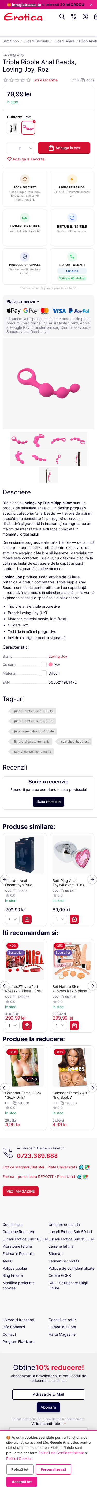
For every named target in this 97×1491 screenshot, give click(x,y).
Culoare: (14, 117)
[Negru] (13, 127)
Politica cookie (15, 1268)
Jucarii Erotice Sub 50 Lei (70, 1231)
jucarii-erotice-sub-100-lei (34, 711)
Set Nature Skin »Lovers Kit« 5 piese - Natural (71, 988)
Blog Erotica (13, 1275)
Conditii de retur (62, 1319)
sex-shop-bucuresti (75, 741)
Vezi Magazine (20, 1191)
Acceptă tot (22, 1482)
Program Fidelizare (18, 1341)
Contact (9, 1334)
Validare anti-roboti (47, 1423)
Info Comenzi (14, 1327)
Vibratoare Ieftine (17, 1246)
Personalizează (53, 1469)
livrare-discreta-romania (32, 741)
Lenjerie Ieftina (61, 1246)
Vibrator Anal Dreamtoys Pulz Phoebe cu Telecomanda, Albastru (24, 882)
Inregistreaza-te (26, 4)
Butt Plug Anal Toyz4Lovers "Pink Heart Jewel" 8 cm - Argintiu (69, 882)
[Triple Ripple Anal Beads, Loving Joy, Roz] (48, 383)
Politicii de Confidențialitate (61, 1453)
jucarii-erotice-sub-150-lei (33, 721)
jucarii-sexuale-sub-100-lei (34, 731)
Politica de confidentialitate (71, 1268)
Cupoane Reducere (19, 1231)
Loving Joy (13, 54)
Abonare (48, 1407)
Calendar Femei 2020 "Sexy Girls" (23, 1095)
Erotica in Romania (18, 1253)
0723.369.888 (37, 1155)
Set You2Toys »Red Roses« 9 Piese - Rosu (24, 988)
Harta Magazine (62, 1334)
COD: (75, 80)
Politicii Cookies (19, 1458)
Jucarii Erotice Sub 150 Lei (71, 1239)
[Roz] (28, 127)
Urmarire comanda (64, 1224)
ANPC (8, 1261)
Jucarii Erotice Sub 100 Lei (25, 1239)
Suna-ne (72, 271)
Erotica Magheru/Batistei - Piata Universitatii (40, 1167)
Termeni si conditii (64, 1261)
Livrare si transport (18, 1319)
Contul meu (12, 1224)
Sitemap (56, 1253)
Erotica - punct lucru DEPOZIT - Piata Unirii (39, 1176)
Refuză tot (19, 1469)
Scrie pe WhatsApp (72, 278)
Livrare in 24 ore (62, 1327)
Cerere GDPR (60, 1275)
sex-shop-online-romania (32, 751)
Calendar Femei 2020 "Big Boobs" (70, 1095)
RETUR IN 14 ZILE (72, 226)
